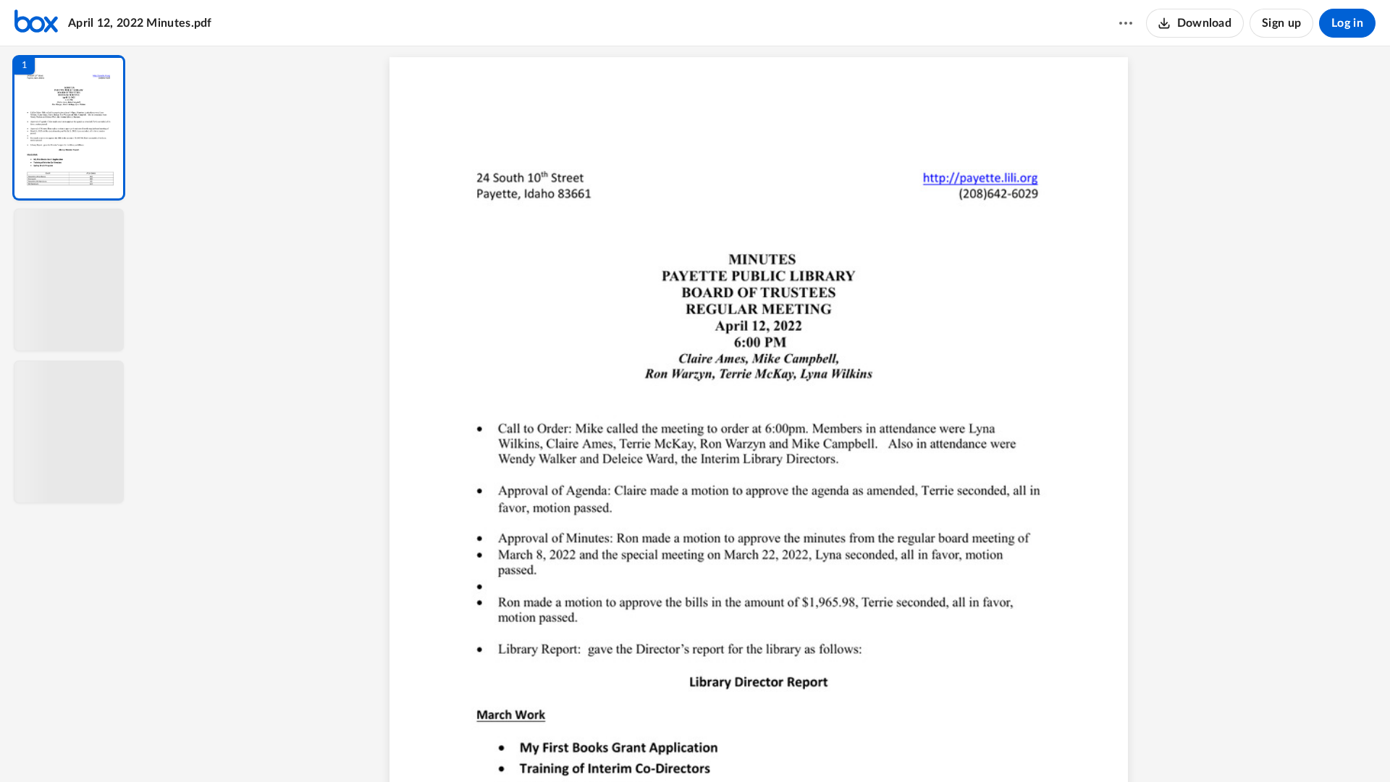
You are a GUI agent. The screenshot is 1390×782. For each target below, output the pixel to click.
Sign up (1281, 23)
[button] (68, 127)
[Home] (36, 23)
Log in (1347, 23)
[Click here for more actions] (1125, 23)
